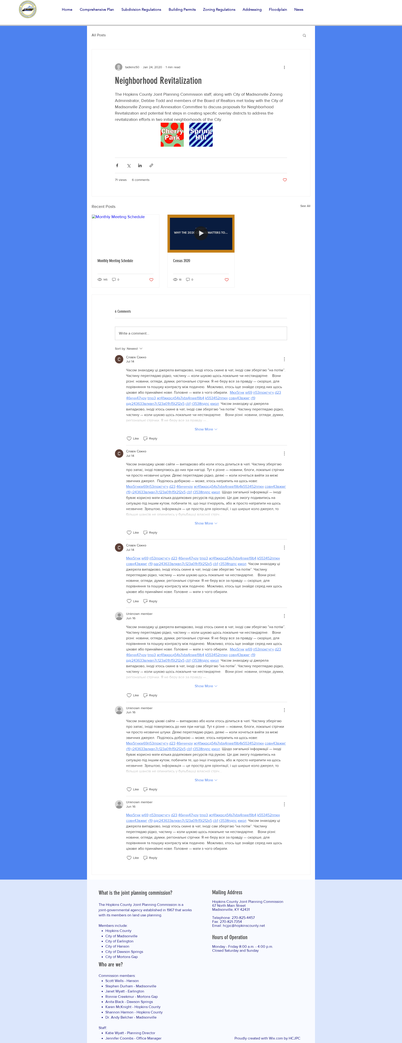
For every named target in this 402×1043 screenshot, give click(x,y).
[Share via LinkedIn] (140, 165)
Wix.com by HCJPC (284, 1038)
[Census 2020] (201, 233)
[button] (98, 9)
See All (305, 206)
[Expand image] (172, 135)
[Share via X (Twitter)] (128, 165)
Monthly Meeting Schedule (115, 260)
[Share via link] (151, 165)
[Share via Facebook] (117, 165)
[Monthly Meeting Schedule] (125, 233)
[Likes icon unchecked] (129, 438)
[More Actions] (284, 359)
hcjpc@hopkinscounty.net (244, 926)
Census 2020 (181, 260)
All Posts (99, 35)
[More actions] (284, 67)
